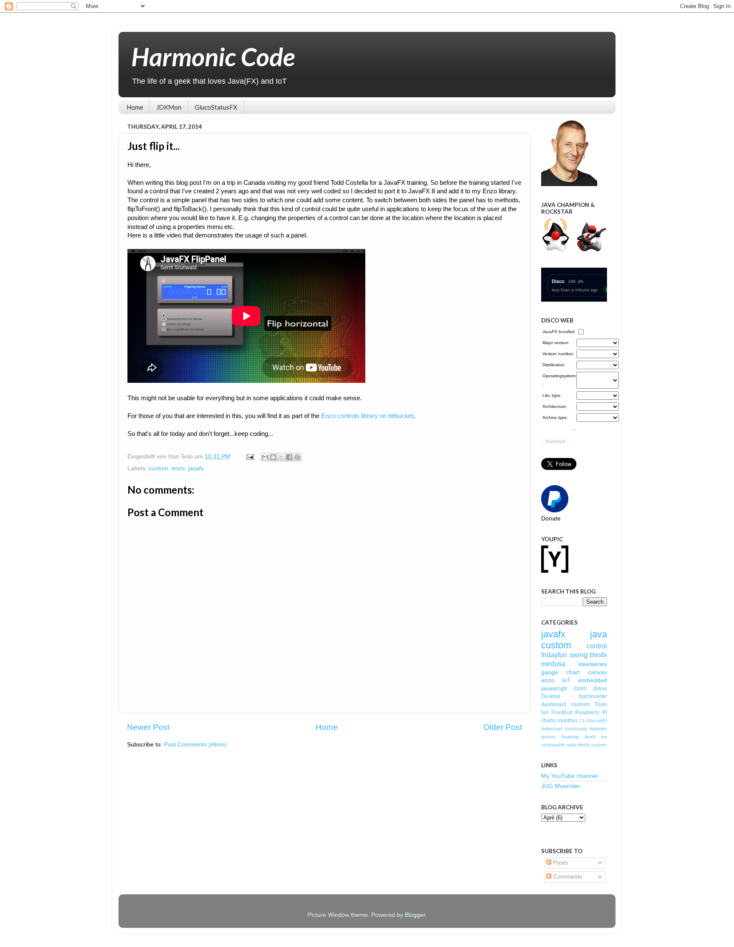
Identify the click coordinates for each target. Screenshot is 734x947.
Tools (601, 704)
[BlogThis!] (273, 457)
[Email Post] (249, 456)
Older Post (502, 727)
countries (567, 721)
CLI (583, 720)
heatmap (570, 736)
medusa (553, 663)
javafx (196, 468)
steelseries (592, 664)
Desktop (550, 696)
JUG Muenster (560, 786)
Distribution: (553, 364)
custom (158, 468)
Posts (559, 862)
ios (604, 736)
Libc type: (552, 395)
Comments (566, 877)
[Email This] (265, 457)
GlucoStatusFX (216, 107)
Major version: (556, 342)
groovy (548, 736)
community (576, 728)
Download (555, 441)
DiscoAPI (597, 720)
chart (573, 672)
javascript (554, 688)
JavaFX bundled (558, 331)
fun (544, 712)
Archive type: (555, 417)
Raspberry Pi (591, 712)
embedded (592, 680)
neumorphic (553, 744)
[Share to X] (281, 457)
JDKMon (168, 107)
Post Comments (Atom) (195, 744)
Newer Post (148, 727)
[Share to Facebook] (289, 457)
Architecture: (554, 406)
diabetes (598, 728)
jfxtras (600, 689)
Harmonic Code (213, 56)
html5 (580, 689)
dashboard (553, 704)
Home (135, 107)
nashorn (580, 704)
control (597, 646)
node (572, 744)
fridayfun (554, 655)
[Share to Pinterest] (297, 457)
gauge (549, 672)
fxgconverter (593, 696)
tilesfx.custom (592, 744)
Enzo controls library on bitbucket (367, 416)
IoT (566, 680)
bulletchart (551, 728)
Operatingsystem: (559, 380)
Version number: (558, 353)
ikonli (590, 736)
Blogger (415, 915)
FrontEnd (562, 712)
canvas (597, 672)
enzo (178, 468)
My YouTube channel (569, 776)
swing (578, 655)
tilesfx (598, 655)
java (598, 634)
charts (548, 721)
